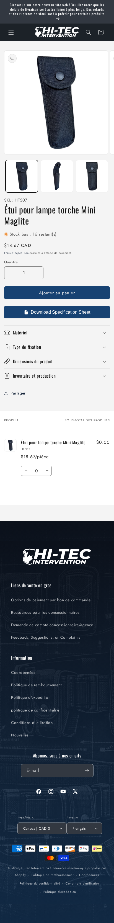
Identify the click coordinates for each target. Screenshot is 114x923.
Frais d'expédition (16, 253)
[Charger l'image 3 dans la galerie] (92, 176)
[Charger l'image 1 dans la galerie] (22, 176)
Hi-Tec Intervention (35, 868)
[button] (11, 32)
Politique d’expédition (59, 892)
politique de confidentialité (35, 710)
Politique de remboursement (36, 685)
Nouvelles (19, 735)
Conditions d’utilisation (83, 883)
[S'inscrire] (87, 770)
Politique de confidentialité (40, 883)
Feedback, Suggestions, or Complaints (46, 637)
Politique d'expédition (30, 697)
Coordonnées (23, 672)
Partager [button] (18, 393)
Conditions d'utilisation (32, 722)
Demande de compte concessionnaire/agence (52, 625)
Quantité (11, 262)
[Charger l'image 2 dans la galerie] (57, 176)
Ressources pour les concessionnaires (45, 612)
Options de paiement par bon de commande (50, 600)
